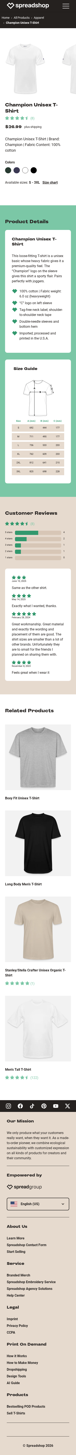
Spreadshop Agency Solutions (29, 1289)
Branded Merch (18, 1275)
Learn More (15, 1238)
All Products (22, 17)
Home (6, 17)
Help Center (16, 1295)
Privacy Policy (17, 1326)
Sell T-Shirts (16, 1413)
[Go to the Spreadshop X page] (67, 1106)
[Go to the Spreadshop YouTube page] (56, 1106)
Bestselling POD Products (26, 1407)
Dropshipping (17, 1369)
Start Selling (16, 1252)
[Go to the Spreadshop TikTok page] (32, 1106)
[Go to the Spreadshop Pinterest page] (44, 1106)
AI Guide (13, 1383)
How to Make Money (22, 1363)
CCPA (11, 1332)
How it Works (17, 1356)
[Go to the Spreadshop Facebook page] (20, 1106)
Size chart (50, 182)
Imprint (12, 1319)
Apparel (39, 17)
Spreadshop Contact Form (26, 1245)
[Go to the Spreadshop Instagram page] (8, 1106)
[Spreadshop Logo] (28, 6)
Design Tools (16, 1376)
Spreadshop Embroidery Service (31, 1282)
